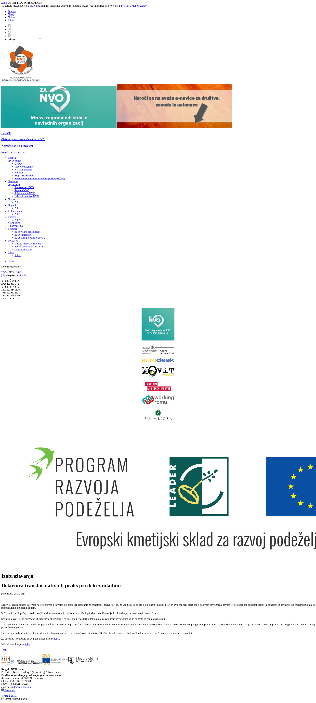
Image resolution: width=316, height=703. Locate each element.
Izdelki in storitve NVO (26, 196)
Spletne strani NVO (24, 193)
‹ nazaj (4, 649)
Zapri (4, 2)
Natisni (11, 17)
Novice (11, 199)
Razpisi (12, 217)
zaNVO (6, 133)
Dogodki (12, 205)
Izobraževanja (15, 211)
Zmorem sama (15, 225)
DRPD (18, 163)
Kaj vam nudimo (23, 169)
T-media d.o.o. (9, 695)
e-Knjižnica (14, 222)
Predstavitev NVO (24, 187)
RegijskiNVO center (14, 159)
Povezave (13, 240)
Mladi (11, 252)
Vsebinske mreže (23, 249)
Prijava (11, 20)
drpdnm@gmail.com (20, 687)
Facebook (9, 690)
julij (3, 275)
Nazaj (11, 14)
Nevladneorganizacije (14, 183)
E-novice (12, 228)
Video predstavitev (24, 166)
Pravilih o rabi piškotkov (133, 5)
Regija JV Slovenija (24, 175)
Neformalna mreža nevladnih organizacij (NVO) (39, 178)
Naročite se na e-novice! (17, 145)
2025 (4, 272)
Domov (12, 11)
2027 (18, 272)
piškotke (34, 5)
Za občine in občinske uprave (29, 237)
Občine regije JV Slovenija (28, 243)
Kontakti (19, 172)
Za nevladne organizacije (27, 231)
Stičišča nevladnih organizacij (29, 246)
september (22, 275)
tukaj (56, 638)
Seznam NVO (21, 190)
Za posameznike (22, 234)
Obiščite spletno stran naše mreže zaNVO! (23, 139)
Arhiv (17, 202)
